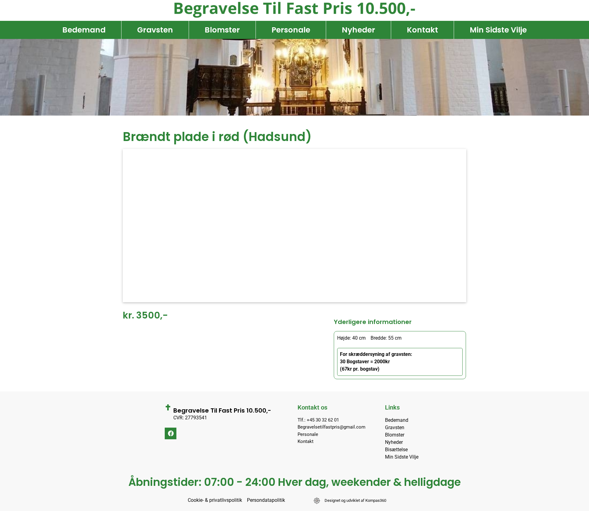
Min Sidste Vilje (498, 30)
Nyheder (358, 30)
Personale (290, 30)
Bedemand (84, 30)
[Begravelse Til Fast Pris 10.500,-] (168, 407)
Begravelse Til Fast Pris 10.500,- (222, 410)
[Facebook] (170, 433)
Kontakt (422, 30)
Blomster (222, 30)
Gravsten (155, 30)
